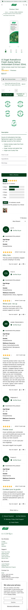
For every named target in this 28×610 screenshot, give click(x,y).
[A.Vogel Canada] (14, 5)
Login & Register (5, 564)
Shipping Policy (5, 553)
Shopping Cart (5, 565)
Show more (13, 510)
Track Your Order (5, 552)
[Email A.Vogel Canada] (2, 534)
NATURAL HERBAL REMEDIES (16, 12)
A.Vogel (3, 541)
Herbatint (3, 546)
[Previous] (10, 46)
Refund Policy (4, 558)
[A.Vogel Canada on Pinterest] (8, 534)
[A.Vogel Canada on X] (10, 534)
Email (2, 572)
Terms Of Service (5, 556)
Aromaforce (4, 543)
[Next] (18, 46)
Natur (2, 544)
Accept (13, 598)
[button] (8, 70)
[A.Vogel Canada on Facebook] (4, 534)
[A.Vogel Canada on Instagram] (6, 534)
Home (6, 12)
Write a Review (14, 175)
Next (17, 9)
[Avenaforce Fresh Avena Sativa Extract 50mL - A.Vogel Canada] (14, 31)
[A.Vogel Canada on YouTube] (11, 534)
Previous (12, 9)
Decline (13, 602)
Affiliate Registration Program (8, 567)
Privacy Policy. (12, 594)
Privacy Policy (4, 555)
